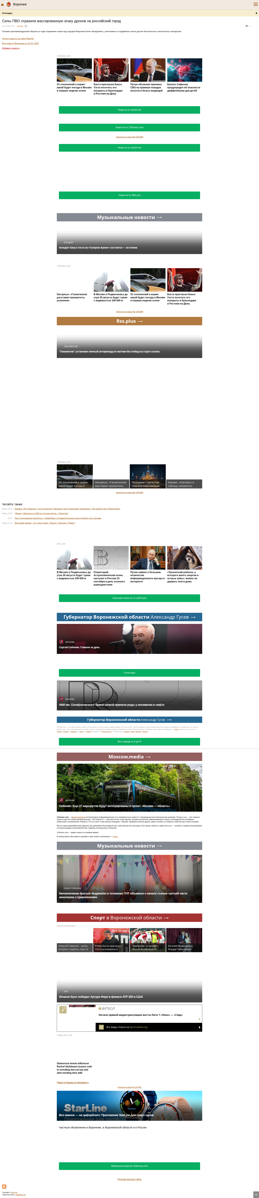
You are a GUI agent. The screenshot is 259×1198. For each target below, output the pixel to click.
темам (88, 731)
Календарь (7, 13)
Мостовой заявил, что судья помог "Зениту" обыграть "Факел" (45, 523)
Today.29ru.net (64, 1035)
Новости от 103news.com (129, 127)
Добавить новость (10, 48)
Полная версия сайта (129, 1179)
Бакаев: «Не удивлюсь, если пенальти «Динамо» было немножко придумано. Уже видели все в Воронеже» (67, 509)
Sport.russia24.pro (66, 925)
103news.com (63, 55)
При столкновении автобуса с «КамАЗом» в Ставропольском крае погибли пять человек (58, 518)
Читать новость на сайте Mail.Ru (18, 38)
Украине (74, 731)
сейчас (59, 731)
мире (81, 731)
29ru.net (61, 543)
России (66, 731)
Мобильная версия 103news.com (129, 1166)
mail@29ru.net (20, 1195)
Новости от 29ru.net (129, 195)
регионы (127, 731)
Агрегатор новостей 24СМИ (129, 137)
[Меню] (255, 4)
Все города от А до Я (129, 741)
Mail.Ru (20, 26)
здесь (176, 729)
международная (78, 817)
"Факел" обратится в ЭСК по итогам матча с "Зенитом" (41, 513)
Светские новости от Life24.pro (129, 598)
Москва (138, 731)
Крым (133, 731)
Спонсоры (129, 672)
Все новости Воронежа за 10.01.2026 (20, 43)
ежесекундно (107, 731)
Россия (144, 731)
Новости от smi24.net (129, 110)
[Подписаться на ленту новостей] (4, 1187)
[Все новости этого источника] (26, 26)
